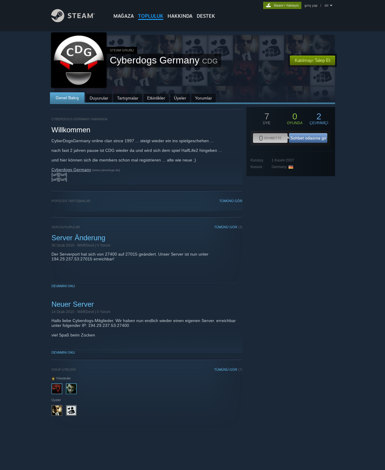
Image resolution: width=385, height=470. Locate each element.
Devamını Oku (63, 286)
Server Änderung (78, 238)
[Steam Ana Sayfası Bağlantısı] (73, 20)
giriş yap (310, 5)
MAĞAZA (123, 16)
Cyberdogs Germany (71, 169)
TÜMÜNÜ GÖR (230, 201)
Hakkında (180, 16)
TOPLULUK (150, 16)
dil (326, 5)
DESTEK (206, 16)
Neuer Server (72, 304)
